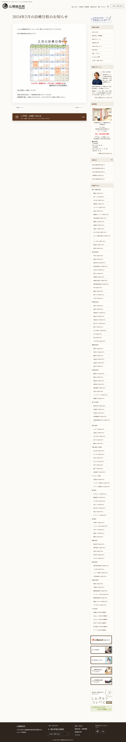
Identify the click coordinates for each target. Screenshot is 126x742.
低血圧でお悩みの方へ (99, 363)
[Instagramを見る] (97, 731)
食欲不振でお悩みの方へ (99, 263)
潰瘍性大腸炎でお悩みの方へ (100, 280)
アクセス (77, 735)
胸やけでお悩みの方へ (99, 295)
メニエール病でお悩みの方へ (100, 526)
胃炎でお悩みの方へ (98, 273)
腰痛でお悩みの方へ (98, 193)
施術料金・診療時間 (84, 7)
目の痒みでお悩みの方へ (99, 508)
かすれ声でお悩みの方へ (99, 341)
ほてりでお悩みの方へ (99, 461)
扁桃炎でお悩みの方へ (99, 316)
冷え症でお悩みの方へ (99, 451)
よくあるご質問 (96, 57)
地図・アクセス (101, 7)
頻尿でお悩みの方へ (98, 377)
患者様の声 (78, 732)
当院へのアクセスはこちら (105, 153)
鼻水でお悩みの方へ (98, 327)
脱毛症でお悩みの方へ (99, 544)
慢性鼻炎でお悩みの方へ (99, 313)
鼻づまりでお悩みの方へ (99, 323)
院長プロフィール (96, 39)
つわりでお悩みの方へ (99, 429)
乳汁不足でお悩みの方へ (99, 436)
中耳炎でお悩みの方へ (99, 522)
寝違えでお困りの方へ (99, 229)
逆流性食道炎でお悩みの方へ (100, 266)
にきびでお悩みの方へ (99, 558)
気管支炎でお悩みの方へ (99, 320)
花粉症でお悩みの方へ (99, 479)
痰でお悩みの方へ (97, 337)
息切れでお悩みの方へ (99, 352)
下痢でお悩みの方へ (98, 255)
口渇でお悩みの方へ (98, 458)
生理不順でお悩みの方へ (99, 406)
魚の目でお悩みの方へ (99, 555)
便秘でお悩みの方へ (98, 259)
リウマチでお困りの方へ (99, 207)
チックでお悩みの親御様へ (100, 630)
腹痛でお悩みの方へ (98, 291)
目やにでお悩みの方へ (99, 504)
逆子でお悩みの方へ (98, 440)
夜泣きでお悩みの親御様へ (100, 623)
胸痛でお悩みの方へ (98, 355)
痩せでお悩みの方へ (98, 468)
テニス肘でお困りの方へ (99, 241)
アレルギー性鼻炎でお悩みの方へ (101, 483)
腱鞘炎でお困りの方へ (99, 221)
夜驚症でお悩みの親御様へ (100, 612)
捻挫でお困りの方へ (98, 211)
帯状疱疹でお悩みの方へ (99, 547)
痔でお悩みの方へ (97, 287)
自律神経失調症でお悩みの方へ (101, 565)
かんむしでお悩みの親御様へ (100, 619)
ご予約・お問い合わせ (117, 6)
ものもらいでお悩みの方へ (100, 494)
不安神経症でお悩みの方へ (100, 576)
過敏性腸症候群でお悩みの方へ (101, 284)
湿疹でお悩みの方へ (98, 551)
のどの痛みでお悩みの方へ (100, 330)
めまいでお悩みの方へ (99, 529)
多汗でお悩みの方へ (98, 465)
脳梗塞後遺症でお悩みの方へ (100, 591)
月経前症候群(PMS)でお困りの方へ (101, 421)
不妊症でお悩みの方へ (99, 413)
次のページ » (79, 107)
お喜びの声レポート (97, 46)
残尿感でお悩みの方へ (99, 381)
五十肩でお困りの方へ (99, 200)
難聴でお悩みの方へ (98, 537)
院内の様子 (95, 50)
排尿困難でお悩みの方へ (99, 388)
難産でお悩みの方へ (98, 443)
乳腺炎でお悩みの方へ (99, 433)
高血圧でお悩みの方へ (99, 359)
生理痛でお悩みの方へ (99, 409)
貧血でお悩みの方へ (98, 366)
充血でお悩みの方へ (98, 511)
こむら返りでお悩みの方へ (100, 605)
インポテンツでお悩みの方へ (100, 395)
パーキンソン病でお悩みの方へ (101, 594)
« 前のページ (19, 107)
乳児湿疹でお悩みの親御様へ (100, 626)
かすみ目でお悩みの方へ (99, 501)
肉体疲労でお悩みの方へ (99, 472)
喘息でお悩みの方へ (98, 305)
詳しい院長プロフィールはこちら (103, 97)
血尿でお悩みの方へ (98, 391)
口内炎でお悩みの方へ (99, 270)
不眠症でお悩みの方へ (99, 587)
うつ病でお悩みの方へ (99, 569)
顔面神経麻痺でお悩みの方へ (100, 598)
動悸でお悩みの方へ (98, 348)
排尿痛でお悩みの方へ (99, 384)
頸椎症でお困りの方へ (99, 225)
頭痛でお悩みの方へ (98, 584)
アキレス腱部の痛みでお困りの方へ (101, 236)
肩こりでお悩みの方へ (99, 197)
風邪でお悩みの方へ (98, 309)
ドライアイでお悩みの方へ (100, 515)
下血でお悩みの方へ (98, 298)
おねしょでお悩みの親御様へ (100, 616)
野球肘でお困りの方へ (99, 245)
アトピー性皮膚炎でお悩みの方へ (101, 486)
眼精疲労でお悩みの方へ (99, 497)
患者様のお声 (93, 7)
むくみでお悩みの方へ (99, 454)
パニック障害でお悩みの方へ (100, 573)
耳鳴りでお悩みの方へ (99, 533)
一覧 (111, 159)
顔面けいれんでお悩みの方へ (100, 601)
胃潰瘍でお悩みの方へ (99, 277)
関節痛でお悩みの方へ (99, 204)
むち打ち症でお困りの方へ (100, 232)
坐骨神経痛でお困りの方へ (100, 218)
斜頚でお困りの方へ (98, 248)
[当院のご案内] (108, 6)
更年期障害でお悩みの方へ (100, 416)
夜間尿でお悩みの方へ (99, 398)
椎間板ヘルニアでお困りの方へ (101, 214)
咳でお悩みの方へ (97, 334)
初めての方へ (75, 7)
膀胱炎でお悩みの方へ (99, 373)
